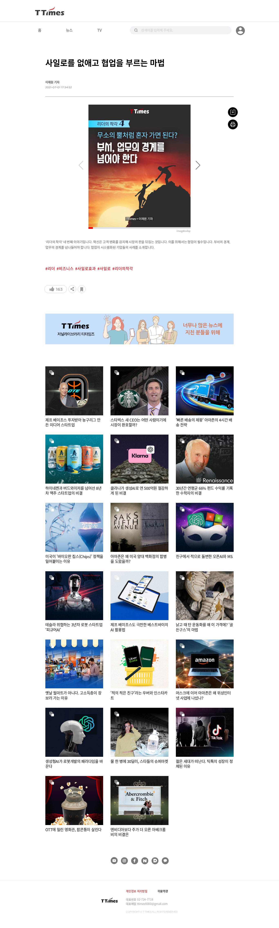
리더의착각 (124, 269)
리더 (51, 269)
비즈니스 (66, 269)
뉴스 (69, 30)
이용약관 (163, 891)
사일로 (105, 269)
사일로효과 (86, 269)
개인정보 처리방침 (136, 891)
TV (99, 30)
